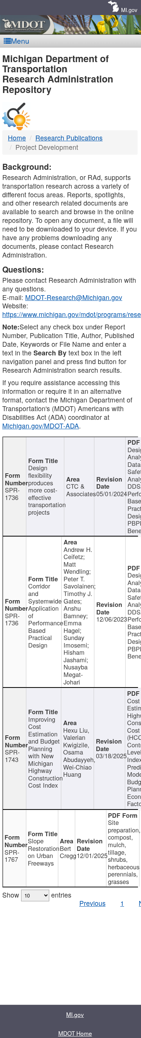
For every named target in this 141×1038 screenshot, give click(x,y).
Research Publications (69, 137)
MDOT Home (75, 1033)
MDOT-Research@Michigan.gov (73, 297)
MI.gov (129, 10)
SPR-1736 (12, 493)
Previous (92, 903)
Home (17, 137)
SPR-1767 (12, 855)
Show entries (36, 894)
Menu (20, 40)
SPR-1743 (12, 755)
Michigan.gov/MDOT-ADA (40, 425)
